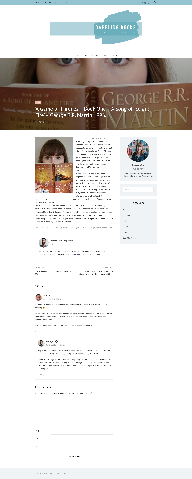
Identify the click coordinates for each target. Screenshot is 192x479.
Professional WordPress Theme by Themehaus (50, 473)
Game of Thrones (102, 138)
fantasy (57, 227)
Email (37, 439)
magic (93, 227)
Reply (39, 332)
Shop (44, 3)
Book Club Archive (129, 238)
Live (76, 55)
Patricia (46, 295)
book (41, 227)
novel (98, 227)
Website (38, 447)
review (104, 227)
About (64, 3)
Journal (94, 55)
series (110, 227)
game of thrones (68, 227)
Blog (37, 3)
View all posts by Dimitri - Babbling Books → (85, 254)
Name (37, 431)
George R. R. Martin (84, 173)
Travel (106, 55)
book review (49, 227)
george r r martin (83, 227)
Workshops (54, 3)
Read (85, 55)
